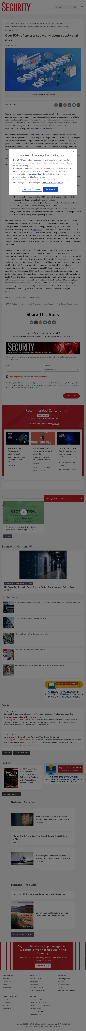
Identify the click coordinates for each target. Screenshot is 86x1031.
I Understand (50, 189)
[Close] (73, 151)
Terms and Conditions (38, 174)
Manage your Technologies (32, 189)
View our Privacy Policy (52, 182)
